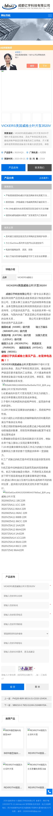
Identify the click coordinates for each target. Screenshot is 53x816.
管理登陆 (29, 804)
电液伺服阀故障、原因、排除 (19, 249)
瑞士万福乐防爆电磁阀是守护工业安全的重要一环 (28, 256)
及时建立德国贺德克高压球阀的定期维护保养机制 (28, 236)
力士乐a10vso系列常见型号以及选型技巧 (24, 243)
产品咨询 (13, 167)
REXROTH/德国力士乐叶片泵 (38, 753)
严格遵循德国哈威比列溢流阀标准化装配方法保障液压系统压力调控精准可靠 (28, 195)
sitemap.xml (20, 804)
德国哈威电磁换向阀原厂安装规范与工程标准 (26, 215)
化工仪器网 (46, 804)
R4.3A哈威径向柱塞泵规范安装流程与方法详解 (27, 208)
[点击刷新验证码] (25, 668)
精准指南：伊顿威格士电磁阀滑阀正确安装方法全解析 (28, 202)
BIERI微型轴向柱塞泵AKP (14, 753)
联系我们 (39, 167)
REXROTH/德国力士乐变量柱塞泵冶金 (38, 787)
